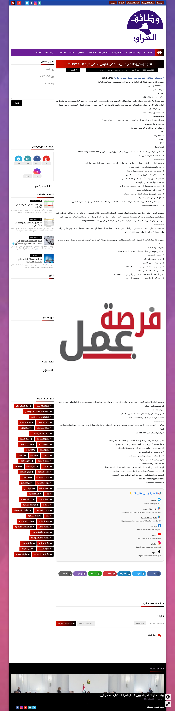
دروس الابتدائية (43, 471)
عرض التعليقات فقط (85, 623)
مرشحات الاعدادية (42, 510)
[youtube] (19, 3)
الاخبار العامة (44, 449)
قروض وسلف (44, 488)
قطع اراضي (28, 488)
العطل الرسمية (43, 460)
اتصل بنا (121, 2)
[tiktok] (23, 3)
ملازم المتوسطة (25, 521)
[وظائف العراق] (145, 26)
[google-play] (39, 3)
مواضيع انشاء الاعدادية (40, 532)
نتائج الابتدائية (44, 543)
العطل (71, 52)
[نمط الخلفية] (168, 704)
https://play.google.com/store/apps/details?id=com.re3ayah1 (141, 520)
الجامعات (92, 52)
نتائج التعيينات (26, 548)
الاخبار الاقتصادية (43, 438)
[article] (84, 589)
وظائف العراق (139, 707)
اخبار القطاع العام (22, 406)
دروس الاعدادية (25, 471)
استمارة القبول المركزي (40, 433)
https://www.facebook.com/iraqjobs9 (149, 529)
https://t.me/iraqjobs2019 (152, 503)
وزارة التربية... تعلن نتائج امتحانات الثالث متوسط (28, 224)
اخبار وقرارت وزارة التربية (40, 416)
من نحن (113, 2)
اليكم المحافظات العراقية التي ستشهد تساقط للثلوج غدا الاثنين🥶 (27, 242)
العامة (38, 52)
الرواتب (33, 455)
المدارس (105, 52)
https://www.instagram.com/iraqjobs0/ (148, 547)
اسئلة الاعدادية (25, 422)
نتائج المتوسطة (21, 554)
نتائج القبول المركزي (41, 554)
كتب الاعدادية (44, 499)
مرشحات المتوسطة (21, 510)
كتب (47, 493)
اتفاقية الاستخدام (133, 2)
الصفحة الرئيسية (121, 70)
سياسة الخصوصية (148, 2)
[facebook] (31, 3)
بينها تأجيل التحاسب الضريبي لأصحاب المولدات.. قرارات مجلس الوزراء (131, 695)
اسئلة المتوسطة (43, 427)
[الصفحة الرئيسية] (159, 52)
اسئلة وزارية (25, 427)
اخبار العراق (118, 52)
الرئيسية (159, 2)
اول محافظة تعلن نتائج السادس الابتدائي (29, 205)
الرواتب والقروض (135, 52)
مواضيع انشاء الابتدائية (23, 526)
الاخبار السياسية (26, 444)
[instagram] (35, 3)
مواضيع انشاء (44, 526)
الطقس (81, 52)
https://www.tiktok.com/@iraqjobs (149, 555)
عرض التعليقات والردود (65, 623)
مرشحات (46, 504)
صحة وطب (62, 52)
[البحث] (13, 3)
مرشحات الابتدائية (29, 504)
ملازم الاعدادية (44, 521)
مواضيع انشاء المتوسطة (40, 537)
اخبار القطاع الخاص (106, 70)
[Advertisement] (58, 27)
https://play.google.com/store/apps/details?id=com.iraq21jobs (141, 512)
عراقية (160, 699)
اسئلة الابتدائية (43, 422)
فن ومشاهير (49, 52)
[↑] (87, 704)
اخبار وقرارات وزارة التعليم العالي (37, 411)
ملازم (47, 515)
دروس (17, 466)
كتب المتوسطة (26, 499)
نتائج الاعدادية (27, 543)
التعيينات (150, 52)
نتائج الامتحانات (44, 548)
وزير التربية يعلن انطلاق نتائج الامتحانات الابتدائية (30, 260)
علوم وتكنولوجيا (43, 482)
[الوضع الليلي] (168, 697)
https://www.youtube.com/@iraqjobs (149, 538)
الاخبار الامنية (25, 438)
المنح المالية (31, 466)
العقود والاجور (25, 460)
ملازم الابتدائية (33, 515)
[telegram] (27, 3)
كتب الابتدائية (34, 493)
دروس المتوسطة (43, 477)
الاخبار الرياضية (44, 444)
